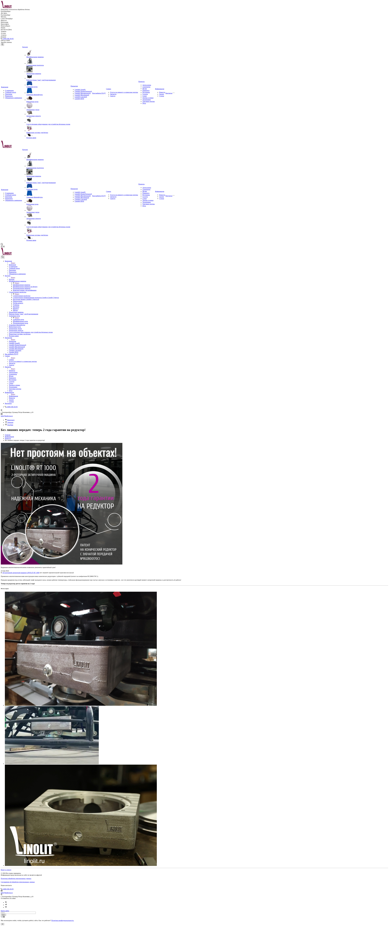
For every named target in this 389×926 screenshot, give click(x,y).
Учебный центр (10, 92)
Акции (161, 94)
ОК (2, 924)
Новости (162, 92)
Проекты (141, 81)
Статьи (161, 96)
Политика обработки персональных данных (16, 878)
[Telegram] (6, 905)
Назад (13, 263)
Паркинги (145, 90)
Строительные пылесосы (35, 65)
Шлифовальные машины (35, 57)
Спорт (144, 96)
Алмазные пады (31, 87)
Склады (145, 94)
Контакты (169, 93)
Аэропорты (146, 87)
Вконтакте (10, 420)
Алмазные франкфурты (34, 94)
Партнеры (8, 94)
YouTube (10, 425)
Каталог (25, 47)
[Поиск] (2, 44)
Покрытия (74, 86)
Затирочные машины (33, 73)
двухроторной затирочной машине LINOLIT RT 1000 (20, 573)
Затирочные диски (32, 109)
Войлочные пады (32, 101)
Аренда (112, 96)
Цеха (144, 103)
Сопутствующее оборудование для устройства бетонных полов (48, 124)
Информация (159, 89)
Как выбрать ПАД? (99, 93)
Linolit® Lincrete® (81, 97)
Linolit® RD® (79, 99)
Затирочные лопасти (33, 116)
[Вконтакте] (6, 902)
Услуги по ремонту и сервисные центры (124, 92)
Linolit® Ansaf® (80, 89)
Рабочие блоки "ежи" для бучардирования (41, 80)
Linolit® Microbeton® (82, 95)
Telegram (10, 422)
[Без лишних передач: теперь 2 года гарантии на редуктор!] (61, 564)
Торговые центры (148, 101)
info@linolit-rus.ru (7, 416)
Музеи (144, 89)
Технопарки (146, 99)
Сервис (108, 89)
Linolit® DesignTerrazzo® (83, 91)
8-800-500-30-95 (8, 39)
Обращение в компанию (13, 98)
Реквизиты (9, 96)
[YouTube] (6, 907)
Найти (3, 915)
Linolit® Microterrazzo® (83, 93)
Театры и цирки (147, 98)
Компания (4, 87)
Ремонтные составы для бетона (37, 132)
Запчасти (113, 94)
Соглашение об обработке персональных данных (18, 882)
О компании (9, 90)
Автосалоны (146, 85)
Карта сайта (5, 911)
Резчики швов (31, 138)
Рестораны (146, 92)
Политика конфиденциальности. (62, 920)
